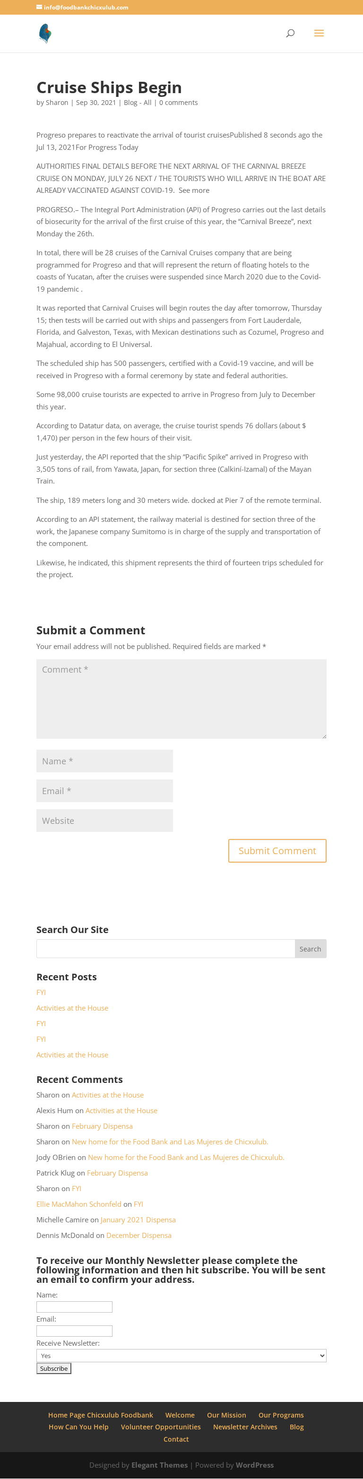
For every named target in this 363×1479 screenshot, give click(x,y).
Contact (176, 1439)
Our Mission (226, 1414)
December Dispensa (139, 1235)
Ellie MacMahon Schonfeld (78, 1204)
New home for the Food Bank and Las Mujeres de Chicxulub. (170, 1141)
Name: (47, 1294)
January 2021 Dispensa (138, 1219)
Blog (297, 1426)
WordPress (255, 1465)
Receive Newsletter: (68, 1343)
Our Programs (281, 1414)
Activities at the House (72, 1007)
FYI (41, 992)
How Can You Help (79, 1426)
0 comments (178, 102)
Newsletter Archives (245, 1426)
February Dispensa (102, 1126)
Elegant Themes (159, 1465)
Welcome (180, 1414)
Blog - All (138, 102)
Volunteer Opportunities (161, 1426)
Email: (46, 1318)
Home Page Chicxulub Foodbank (100, 1414)
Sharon (57, 102)
